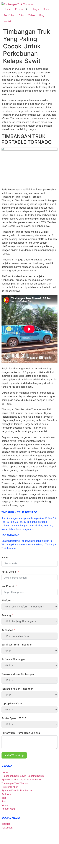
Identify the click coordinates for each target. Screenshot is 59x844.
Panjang (6, 615)
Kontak (8, 21)
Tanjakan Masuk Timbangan (18, 674)
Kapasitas (7, 629)
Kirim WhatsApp (14, 755)
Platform (7, 600)
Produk (19, 9)
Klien (46, 9)
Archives (6, 794)
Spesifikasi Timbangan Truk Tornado (21, 779)
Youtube (6, 823)
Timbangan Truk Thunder (15, 783)
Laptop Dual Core (12, 703)
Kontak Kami (8, 808)
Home (7, 9)
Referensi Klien (10, 787)
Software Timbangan (14, 659)
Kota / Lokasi (9, 571)
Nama (5, 557)
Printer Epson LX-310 (14, 718)
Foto (21, 15)
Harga (35, 9)
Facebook (7, 827)
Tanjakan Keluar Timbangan (17, 688)
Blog (41, 15)
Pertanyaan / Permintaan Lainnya (21, 732)
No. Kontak (8, 586)
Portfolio (9, 15)
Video (31, 15)
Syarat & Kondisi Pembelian (17, 790)
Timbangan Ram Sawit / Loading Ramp (23, 776)
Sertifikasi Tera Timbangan (17, 644)
